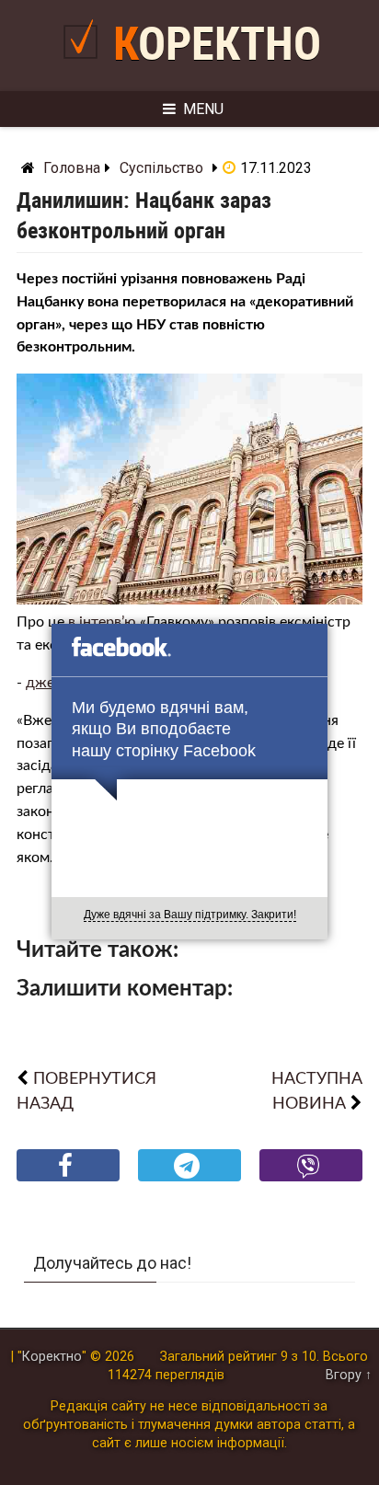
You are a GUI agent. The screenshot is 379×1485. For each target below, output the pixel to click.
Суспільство (161, 168)
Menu (203, 109)
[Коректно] (85, 66)
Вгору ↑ (349, 1375)
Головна (71, 168)
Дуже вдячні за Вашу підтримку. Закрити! (190, 914)
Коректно (217, 44)
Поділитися (68, 1180)
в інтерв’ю (102, 622)
